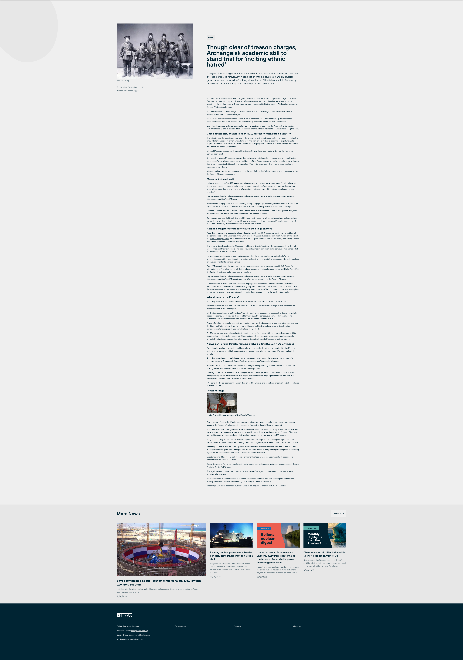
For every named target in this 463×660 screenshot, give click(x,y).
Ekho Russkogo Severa (219, 239)
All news (337, 513)
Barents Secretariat (215, 154)
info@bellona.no (134, 626)
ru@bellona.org (136, 639)
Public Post (294, 269)
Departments (180, 626)
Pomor (266, 98)
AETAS (242, 111)
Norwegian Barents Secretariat (259, 481)
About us (297, 626)
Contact (237, 626)
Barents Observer (217, 174)
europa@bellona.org (139, 631)
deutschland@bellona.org (139, 635)
